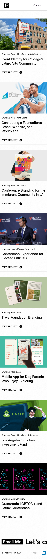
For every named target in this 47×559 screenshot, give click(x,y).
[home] (14, 5)
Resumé (33, 552)
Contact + (38, 5)
